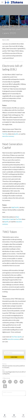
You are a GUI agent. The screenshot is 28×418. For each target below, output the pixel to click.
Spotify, (16, 134)
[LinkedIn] (16, 382)
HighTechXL (15, 207)
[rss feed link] (5, 386)
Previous (4, 364)
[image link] (14, 2)
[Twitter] (10, 382)
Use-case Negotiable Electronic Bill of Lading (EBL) (14, 372)
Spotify (6, 221)
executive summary (8, 136)
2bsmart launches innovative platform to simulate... (13, 366)
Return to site (6, 378)
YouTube (5, 134)
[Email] (21, 382)
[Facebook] (4, 382)
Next (3, 370)
